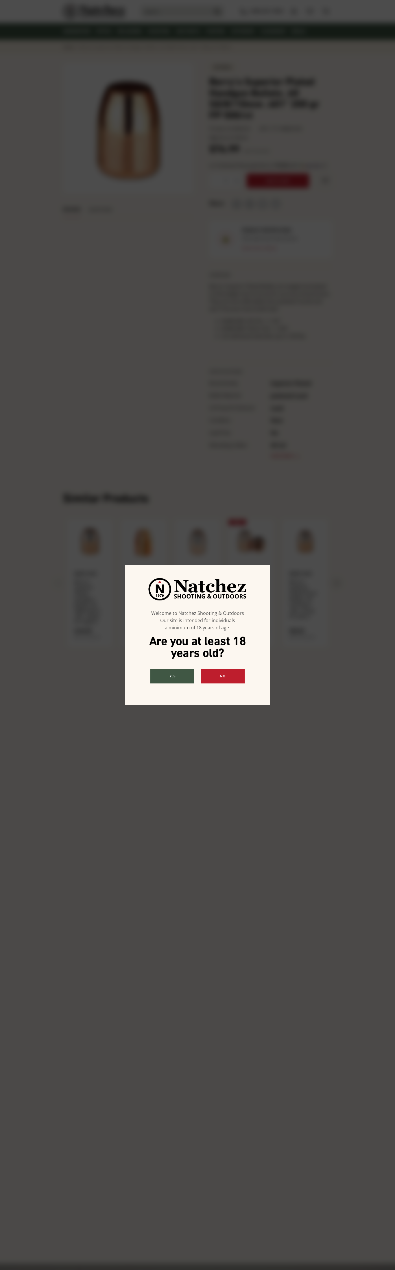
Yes (172, 676)
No (223, 676)
